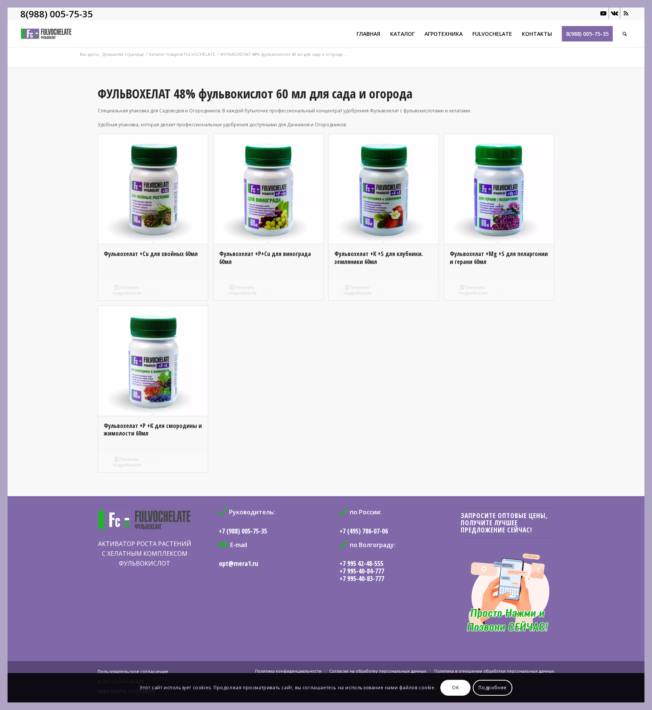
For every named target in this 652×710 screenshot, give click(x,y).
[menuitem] (368, 34)
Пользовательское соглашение (133, 672)
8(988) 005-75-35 (56, 14)
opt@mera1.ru (238, 563)
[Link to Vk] (614, 13)
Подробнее (492, 687)
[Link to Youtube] (603, 13)
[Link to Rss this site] (626, 13)
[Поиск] (625, 34)
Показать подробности (127, 290)
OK (455, 687)
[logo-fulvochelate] (173, 34)
